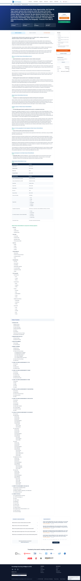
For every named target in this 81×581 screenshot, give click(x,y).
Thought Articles (58, 572)
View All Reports (55, 542)
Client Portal (56, 1)
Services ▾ (30, 1)
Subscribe (19, 575)
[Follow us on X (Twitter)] (18, 569)
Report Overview (18, 32)
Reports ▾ (41, 1)
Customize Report (47, 32)
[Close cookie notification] (79, 576)
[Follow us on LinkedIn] (13, 569)
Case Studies (36, 1)
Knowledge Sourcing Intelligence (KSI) (22, 566)
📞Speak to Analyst (63, 53)
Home (11, 4)
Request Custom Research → (25, 542)
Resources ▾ (46, 1)
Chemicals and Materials (17, 4)
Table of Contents (32, 32)
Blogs (57, 569)
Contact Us (63, 62)
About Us (51, 1)
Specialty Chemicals (25, 4)
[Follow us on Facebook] (15, 569)
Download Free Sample (64, 50)
